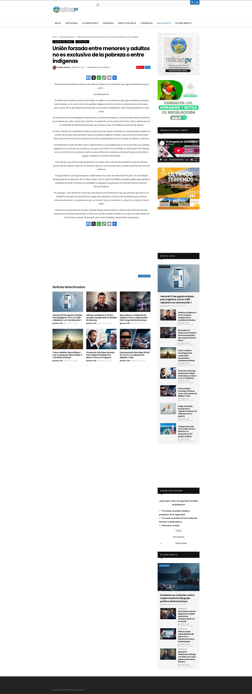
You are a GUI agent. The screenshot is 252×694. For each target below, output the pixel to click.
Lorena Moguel (64, 67)
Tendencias (146, 23)
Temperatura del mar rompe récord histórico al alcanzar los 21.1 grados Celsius (186, 431)
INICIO (58, 23)
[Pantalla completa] (196, 159)
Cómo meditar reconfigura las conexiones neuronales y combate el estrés (67, 355)
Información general (66, 37)
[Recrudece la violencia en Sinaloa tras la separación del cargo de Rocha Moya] (135, 302)
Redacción (58, 323)
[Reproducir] (161, 159)
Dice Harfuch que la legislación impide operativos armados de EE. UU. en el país (187, 616)
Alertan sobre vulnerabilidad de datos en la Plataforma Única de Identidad (186, 636)
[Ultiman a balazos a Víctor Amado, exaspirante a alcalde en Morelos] (101, 302)
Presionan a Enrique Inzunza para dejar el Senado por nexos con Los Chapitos (100, 355)
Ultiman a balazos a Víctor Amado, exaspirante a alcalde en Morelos (101, 318)
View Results (178, 536)
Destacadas (71, 23)
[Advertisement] (101, 250)
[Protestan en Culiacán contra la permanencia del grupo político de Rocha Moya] (179, 577)
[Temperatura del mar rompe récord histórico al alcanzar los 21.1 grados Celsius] (168, 428)
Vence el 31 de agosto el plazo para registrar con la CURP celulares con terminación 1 (67, 318)
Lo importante (90, 23)
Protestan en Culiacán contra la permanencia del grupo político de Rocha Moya (177, 598)
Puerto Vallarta (127, 23)
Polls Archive (181, 543)
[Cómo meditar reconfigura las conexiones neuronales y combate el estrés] (67, 339)
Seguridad (108, 23)
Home (54, 37)
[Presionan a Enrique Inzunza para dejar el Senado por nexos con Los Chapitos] (101, 339)
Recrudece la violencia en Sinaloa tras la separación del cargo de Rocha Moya (134, 318)
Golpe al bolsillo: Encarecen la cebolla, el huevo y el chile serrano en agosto (187, 411)
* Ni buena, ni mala (170, 525)
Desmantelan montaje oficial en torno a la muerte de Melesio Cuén (134, 355)
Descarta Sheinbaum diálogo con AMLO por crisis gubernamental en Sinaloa (187, 656)
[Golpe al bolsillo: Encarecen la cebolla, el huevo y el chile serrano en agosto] (168, 408)
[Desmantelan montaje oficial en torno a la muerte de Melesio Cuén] (135, 339)
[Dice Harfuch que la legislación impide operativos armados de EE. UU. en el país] (168, 613)
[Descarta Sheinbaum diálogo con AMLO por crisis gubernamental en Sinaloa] (168, 654)
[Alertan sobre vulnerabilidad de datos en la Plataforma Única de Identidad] (168, 633)
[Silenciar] (192, 159)
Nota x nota (164, 23)
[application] (179, 150)
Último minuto (183, 23)
